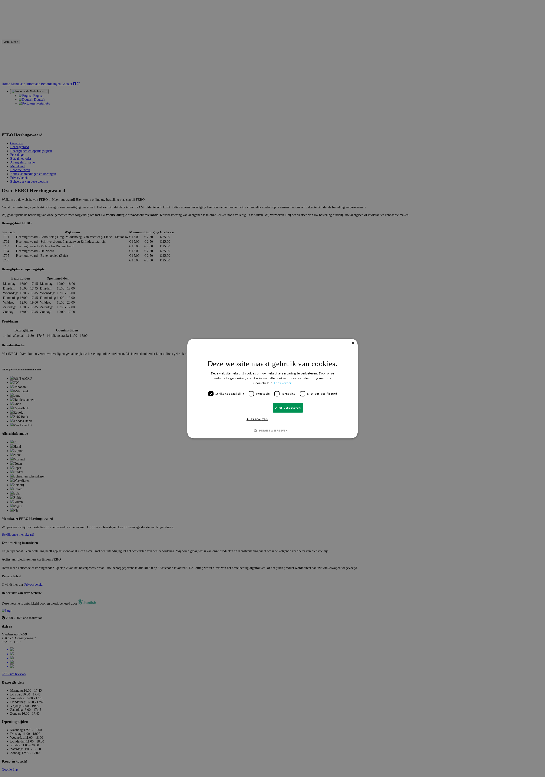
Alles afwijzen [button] (257, 419)
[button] (272, 430)
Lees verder (282, 383)
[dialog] (272, 388)
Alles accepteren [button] (288, 408)
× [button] (352, 343)
